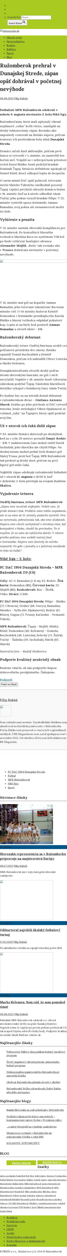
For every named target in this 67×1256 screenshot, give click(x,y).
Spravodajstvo (16, 41)
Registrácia (52, 1162)
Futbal (12, 775)
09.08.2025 (6, 98)
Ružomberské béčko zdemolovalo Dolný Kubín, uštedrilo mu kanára (34, 1090)
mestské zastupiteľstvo (25, 1187)
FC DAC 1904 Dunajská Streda (26, 771)
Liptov (44, 1180)
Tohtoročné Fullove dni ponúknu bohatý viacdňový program (36, 1053)
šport (11, 787)
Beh (27, 1176)
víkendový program (9, 1207)
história (10, 1180)
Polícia (16, 1195)
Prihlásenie (21, 1163)
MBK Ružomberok (32, 1183)
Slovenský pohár (28, 1199)
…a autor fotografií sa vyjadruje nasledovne (32, 1126)
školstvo (27, 1207)
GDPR (10, 1229)
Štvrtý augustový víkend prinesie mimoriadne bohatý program (33, 1063)
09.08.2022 (7, 1014)
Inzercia (12, 1225)
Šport (10, 53)
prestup (23, 1195)
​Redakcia (12, 1217)
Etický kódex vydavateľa (21, 1237)
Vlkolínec (33, 1203)
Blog (9, 57)
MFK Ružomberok (19, 779)
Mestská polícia (7, 1187)
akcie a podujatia (8, 1176)
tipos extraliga (55, 1199)
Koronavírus (20, 1180)
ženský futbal (6, 1211)
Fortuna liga (61, 1176)
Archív (10, 1233)
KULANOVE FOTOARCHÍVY (23, 1143)
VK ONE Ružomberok (18, 1203)
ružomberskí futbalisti (10, 1199)
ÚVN (21, 1207)
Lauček (37, 1180)
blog (32, 1176)
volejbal (61, 1203)
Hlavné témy (14, 37)
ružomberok (50, 1195)
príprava (40, 1195)
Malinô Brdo (18, 1183)
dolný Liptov (40, 1176)
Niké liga (13, 783)
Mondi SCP (19, 1191)
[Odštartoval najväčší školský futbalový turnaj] (26, 919)
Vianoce (4, 1203)
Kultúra (11, 49)
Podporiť (6, 680)
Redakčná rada (16, 1221)
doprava (50, 1176)
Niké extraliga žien (33, 1191)
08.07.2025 (6, 866)
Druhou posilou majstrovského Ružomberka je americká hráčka (33, 1074)
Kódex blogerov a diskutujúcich (26, 1241)
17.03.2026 (6, 942)
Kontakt (12, 1245)
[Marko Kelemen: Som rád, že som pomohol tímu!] (26, 991)
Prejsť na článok (9, 684)
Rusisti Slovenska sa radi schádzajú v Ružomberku (35, 1110)
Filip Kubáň (21, 98)
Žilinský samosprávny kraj (49, 1207)
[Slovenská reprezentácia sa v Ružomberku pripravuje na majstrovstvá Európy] (26, 843)
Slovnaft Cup (42, 1199)
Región (11, 45)
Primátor (31, 1195)
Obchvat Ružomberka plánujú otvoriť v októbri (33, 1082)
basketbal (20, 1176)
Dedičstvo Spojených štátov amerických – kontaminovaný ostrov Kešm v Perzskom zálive (34, 1118)
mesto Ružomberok (51, 1183)
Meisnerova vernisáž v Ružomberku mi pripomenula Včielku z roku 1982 (29, 1134)
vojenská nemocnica (47, 1203)
